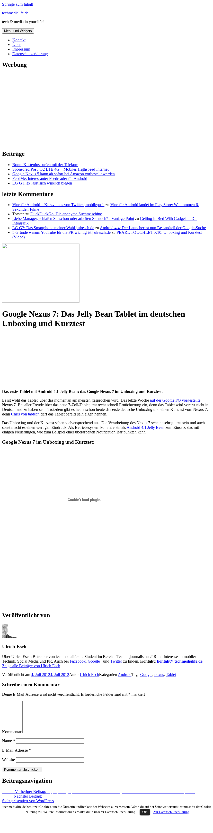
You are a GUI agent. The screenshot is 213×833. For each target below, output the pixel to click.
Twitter (116, 661)
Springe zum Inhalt (17, 4)
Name (8, 741)
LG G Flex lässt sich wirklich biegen (42, 183)
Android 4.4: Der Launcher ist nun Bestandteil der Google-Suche (153, 228)
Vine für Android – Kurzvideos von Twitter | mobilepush (58, 204)
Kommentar (11, 732)
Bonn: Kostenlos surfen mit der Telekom (45, 164)
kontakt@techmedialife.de (179, 661)
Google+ (95, 661)
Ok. (144, 812)
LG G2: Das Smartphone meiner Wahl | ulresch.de (53, 228)
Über (16, 44)
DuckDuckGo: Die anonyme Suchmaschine (66, 214)
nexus (159, 674)
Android (124, 674)
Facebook (78, 661)
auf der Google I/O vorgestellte (175, 400)
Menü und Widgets (18, 31)
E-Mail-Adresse (16, 750)
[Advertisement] (105, 109)
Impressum (21, 49)
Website (8, 760)
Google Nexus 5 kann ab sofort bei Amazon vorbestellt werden (63, 174)
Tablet (171, 674)
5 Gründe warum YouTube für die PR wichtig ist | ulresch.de (61, 232)
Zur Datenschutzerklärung (171, 812)
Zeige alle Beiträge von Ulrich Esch (31, 666)
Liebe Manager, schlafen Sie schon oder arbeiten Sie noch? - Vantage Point (73, 218)
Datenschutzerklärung (30, 54)
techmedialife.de (15, 13)
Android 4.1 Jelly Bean (145, 427)
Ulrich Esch (89, 674)
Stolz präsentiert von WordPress (28, 801)
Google (146, 674)
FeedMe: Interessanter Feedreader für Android (49, 178)
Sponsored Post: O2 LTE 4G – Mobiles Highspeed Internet (60, 169)
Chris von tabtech (25, 414)
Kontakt (18, 40)
